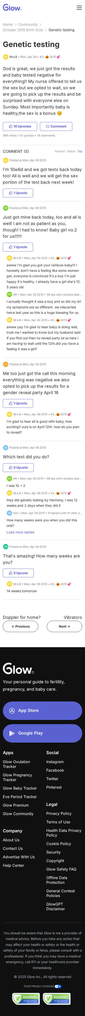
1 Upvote (20, 193)
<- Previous (21, 626)
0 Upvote (20, 467)
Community (28, 24)
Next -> (64, 626)
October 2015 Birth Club (23, 30)
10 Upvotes (22, 126)
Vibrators (73, 617)
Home (8, 24)
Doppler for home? (22, 617)
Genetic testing (61, 30)
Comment (58, 126)
